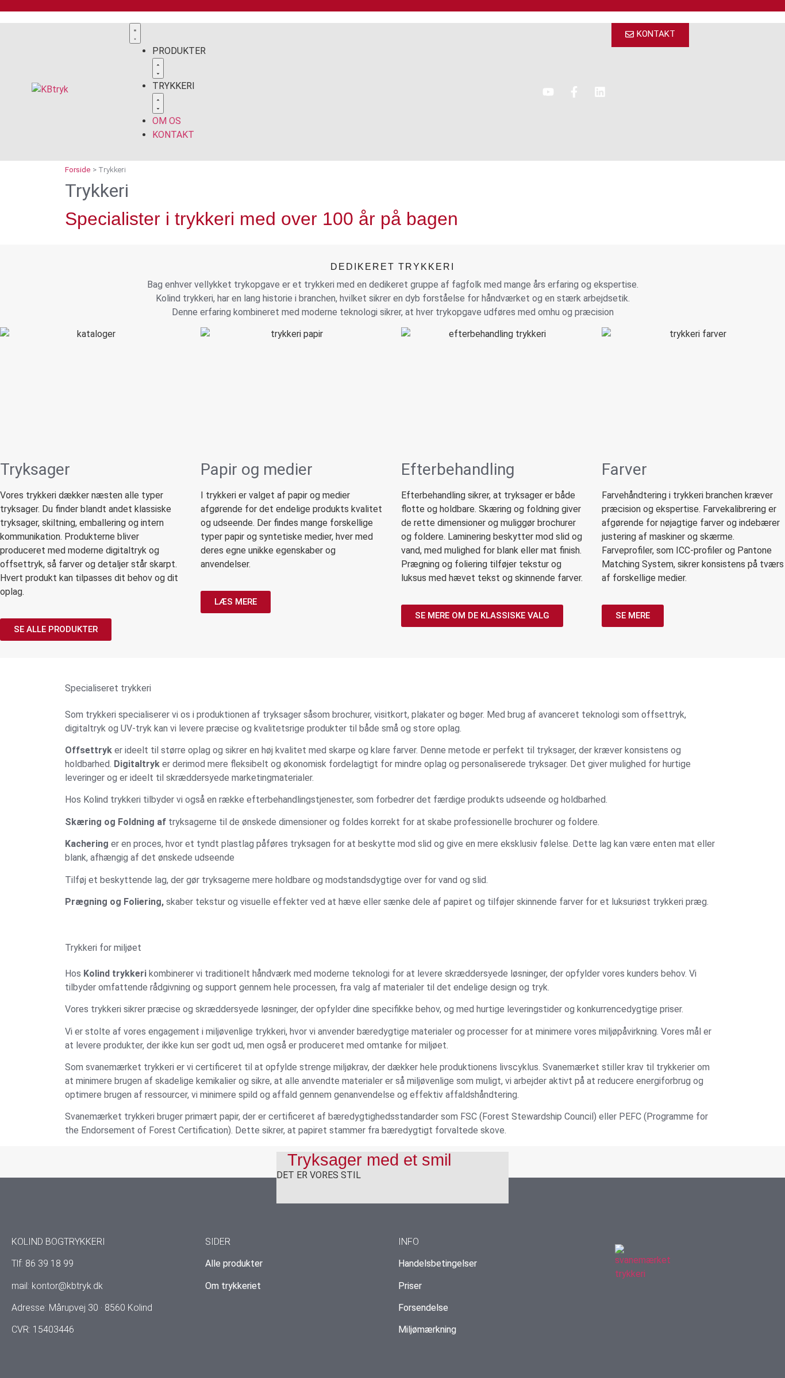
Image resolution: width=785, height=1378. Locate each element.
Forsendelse (423, 1307)
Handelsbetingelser (437, 1263)
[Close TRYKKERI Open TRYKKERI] (158, 103)
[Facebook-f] (574, 91)
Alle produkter (234, 1263)
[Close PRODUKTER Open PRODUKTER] (158, 68)
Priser (410, 1285)
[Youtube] (548, 91)
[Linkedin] (599, 91)
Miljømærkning (427, 1329)
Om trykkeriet (233, 1285)
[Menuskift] (135, 33)
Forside (78, 169)
